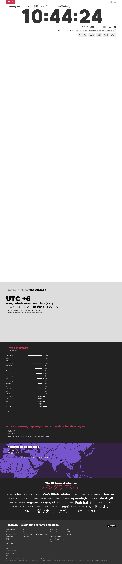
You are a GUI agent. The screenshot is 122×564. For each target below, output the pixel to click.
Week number (10, 553)
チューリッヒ (9, 376)
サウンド (8, 555)
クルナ (105, 506)
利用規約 (69, 532)
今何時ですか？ (86, 560)
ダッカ (43, 511)
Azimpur (9, 494)
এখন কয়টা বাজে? (49, 560)
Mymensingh (79, 498)
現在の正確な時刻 (10, 529)
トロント (8, 360)
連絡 (51, 541)
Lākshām (50, 498)
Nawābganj (13, 502)
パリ (99, 35)
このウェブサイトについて (57, 539)
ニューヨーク (9, 363)
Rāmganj (100, 502)
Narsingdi (106, 498)
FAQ (51, 534)
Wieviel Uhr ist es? (78, 560)
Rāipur (94, 502)
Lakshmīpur (35, 498)
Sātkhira (46, 506)
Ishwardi (89, 494)
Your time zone (10, 534)
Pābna (64, 502)
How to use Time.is (55, 536)
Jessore (108, 494)
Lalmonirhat (43, 498)
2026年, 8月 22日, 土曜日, (99, 27)
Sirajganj (38, 506)
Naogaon (93, 498)
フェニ (72, 511)
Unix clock (38, 532)
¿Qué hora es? (28, 560)
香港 (7, 401)
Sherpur (22, 506)
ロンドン (91, 35)
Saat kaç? (92, 560)
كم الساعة (44, 560)
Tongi (64, 506)
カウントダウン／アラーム (13, 543)
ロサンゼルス (82, 35)
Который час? (56, 560)
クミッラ (91, 506)
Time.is (10, 1)
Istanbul (8, 383)
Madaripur (57, 498)
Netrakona (22, 502)
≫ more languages (10, 561)
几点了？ (16, 560)
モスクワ (8, 388)
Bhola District (37, 494)
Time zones (9, 536)
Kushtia (26, 498)
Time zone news (27, 534)
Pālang (71, 502)
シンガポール (9, 396)
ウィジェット (26, 532)
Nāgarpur (33, 502)
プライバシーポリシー (72, 534)
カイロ (8, 386)
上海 (7, 399)
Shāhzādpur (30, 506)
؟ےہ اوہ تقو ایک (104, 560)
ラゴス (8, 371)
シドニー (8, 406)
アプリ (24, 529)
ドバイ (8, 391)
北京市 (106, 35)
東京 (113, 35)
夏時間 (8, 539)
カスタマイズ (53, 529)
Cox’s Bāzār (51, 494)
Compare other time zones (15, 412)
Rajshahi (83, 502)
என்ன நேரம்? (97, 560)
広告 (68, 529)
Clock (7, 541)
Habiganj (83, 494)
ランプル (91, 511)
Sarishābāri (14, 506)
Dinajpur (66, 494)
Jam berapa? (70, 560)
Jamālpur (97, 494)
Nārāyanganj (48, 502)
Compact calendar (11, 550)
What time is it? (9, 560)
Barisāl (17, 494)
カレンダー (9, 548)
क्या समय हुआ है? (21, 560)
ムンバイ (8, 394)
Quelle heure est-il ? (36, 560)
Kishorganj (19, 498)
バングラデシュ (61, 487)
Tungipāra (73, 506)
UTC (7, 368)
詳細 (77, 30)
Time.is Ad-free (54, 532)
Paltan (58, 502)
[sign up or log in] (111, 2)
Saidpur (108, 502)
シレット (29, 511)
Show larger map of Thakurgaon (17, 457)
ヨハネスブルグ (10, 381)
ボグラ (80, 511)
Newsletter (26, 536)
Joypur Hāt (11, 498)
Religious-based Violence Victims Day (105, 29)
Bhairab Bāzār (27, 494)
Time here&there (11, 532)
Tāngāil (81, 506)
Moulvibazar (66, 498)
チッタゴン (60, 511)
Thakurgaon (55, 506)
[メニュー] (115, 2)
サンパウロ (9, 366)
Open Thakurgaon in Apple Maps (38, 457)
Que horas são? (62, 560)
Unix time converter (41, 534)
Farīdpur (75, 494)
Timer (7, 546)
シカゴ (8, 358)
